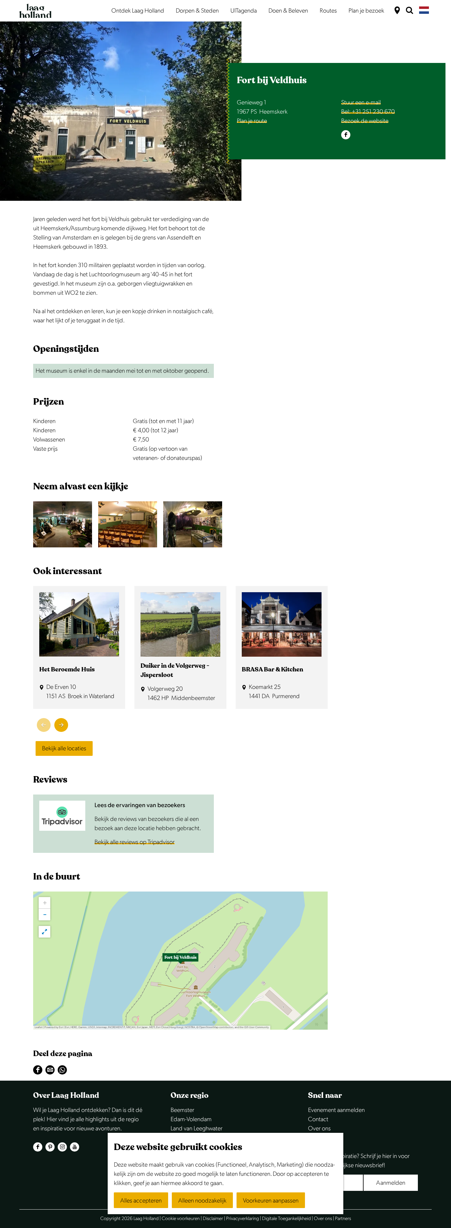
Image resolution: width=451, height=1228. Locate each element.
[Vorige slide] (44, 725)
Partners (343, 1219)
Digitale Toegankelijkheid (286, 1219)
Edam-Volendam (191, 1119)
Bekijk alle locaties (64, 748)
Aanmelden (390, 1183)
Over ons (319, 1128)
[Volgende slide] (61, 725)
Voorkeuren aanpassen (271, 1200)
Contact (318, 1119)
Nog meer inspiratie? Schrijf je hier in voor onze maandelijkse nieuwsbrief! (359, 1160)
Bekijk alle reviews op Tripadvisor (134, 842)
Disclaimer (213, 1219)
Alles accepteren (141, 1200)
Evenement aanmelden (336, 1110)
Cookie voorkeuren (181, 1219)
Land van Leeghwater (196, 1128)
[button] (180, 960)
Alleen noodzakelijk (202, 1200)
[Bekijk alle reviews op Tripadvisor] (62, 816)
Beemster (182, 1110)
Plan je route (252, 121)
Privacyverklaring (242, 1219)
